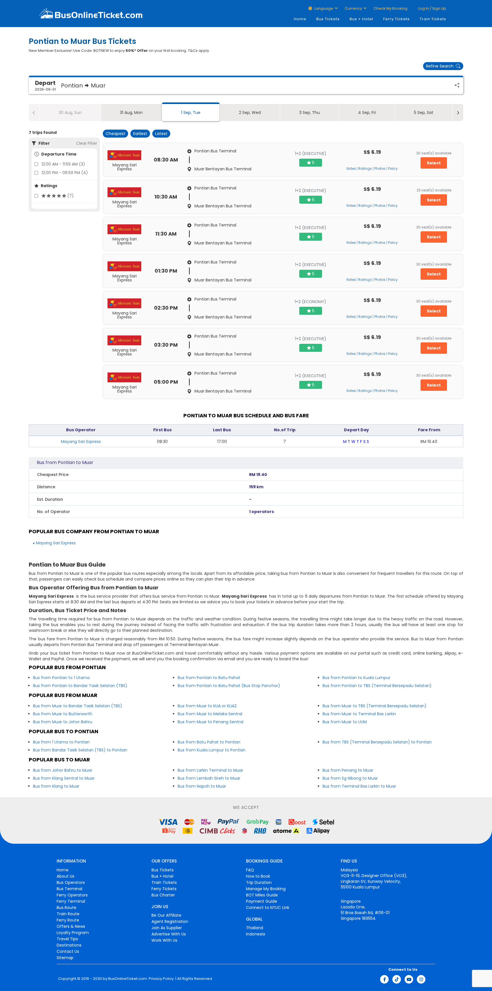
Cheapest (115, 133)
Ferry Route (68, 920)
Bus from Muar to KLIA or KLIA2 (207, 706)
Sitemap (65, 958)
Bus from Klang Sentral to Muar (64, 778)
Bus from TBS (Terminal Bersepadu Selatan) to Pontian (377, 742)
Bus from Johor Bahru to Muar (62, 770)
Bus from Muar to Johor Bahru (62, 722)
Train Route (68, 914)
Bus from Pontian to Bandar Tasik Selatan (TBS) (80, 685)
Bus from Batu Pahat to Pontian (209, 742)
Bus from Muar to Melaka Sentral (210, 714)
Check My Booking (390, 8)
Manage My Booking (266, 889)
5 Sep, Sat (423, 112)
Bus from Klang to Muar (56, 786)
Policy (393, 168)
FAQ (250, 870)
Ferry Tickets (396, 19)
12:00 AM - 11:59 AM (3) (63, 164)
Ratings (365, 168)
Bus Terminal (69, 889)
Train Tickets (433, 19)
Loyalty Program (73, 932)
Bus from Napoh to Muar (202, 786)
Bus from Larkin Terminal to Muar (210, 770)
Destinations (69, 945)
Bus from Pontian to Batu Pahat (209, 678)
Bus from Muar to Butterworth (62, 714)
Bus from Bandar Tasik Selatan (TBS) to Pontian (80, 750)
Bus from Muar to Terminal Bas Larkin (359, 714)
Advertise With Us (168, 934)
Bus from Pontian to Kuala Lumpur (356, 678)
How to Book (258, 876)
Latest (161, 133)
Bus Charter (163, 895)
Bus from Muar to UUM (345, 722)
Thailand (254, 928)
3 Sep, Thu (309, 112)
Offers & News (71, 926)
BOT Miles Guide (262, 895)
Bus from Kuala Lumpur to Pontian (211, 750)
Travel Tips (67, 939)
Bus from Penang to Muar (348, 770)
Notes (351, 168)
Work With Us (164, 940)
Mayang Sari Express (81, 441)
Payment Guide (261, 901)
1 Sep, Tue (190, 112)
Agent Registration (169, 921)
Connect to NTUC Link (267, 907)
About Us (65, 876)
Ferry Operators (72, 895)
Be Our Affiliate (166, 915)
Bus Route (66, 907)
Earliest (140, 133)
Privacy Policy (161, 978)
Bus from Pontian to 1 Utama (61, 678)
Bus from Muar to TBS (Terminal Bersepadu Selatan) (375, 706)
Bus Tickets (328, 19)
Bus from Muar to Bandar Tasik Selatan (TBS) (77, 706)
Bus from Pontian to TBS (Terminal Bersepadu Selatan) (377, 685)
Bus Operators (71, 882)
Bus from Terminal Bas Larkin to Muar (359, 786)
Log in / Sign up (431, 8)
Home (300, 19)
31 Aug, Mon (131, 112)
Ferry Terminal (71, 901)
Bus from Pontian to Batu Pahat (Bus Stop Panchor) (229, 685)
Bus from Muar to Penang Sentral (210, 722)
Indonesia (255, 934)
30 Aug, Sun (70, 112)
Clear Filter (86, 143)
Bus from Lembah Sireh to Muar (209, 778)
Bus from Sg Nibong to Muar (350, 778)
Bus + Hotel (361, 19)
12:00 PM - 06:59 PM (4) (65, 172)
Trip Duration (259, 882)
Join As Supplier (166, 928)
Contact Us (68, 951)
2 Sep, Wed (250, 112)
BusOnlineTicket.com (127, 978)
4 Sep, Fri (367, 112)
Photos (380, 168)
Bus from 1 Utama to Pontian (61, 742)
